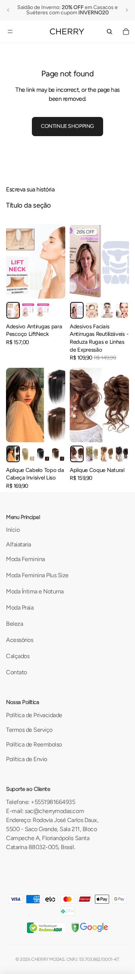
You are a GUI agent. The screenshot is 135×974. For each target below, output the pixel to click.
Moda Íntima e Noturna (35, 591)
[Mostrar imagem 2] (28, 309)
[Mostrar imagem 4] (122, 309)
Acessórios (19, 639)
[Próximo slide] (126, 10)
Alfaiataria (18, 544)
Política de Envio (26, 759)
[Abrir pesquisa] (109, 31)
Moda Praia (19, 607)
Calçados (17, 656)
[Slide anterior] (8, 10)
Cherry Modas (47, 959)
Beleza (14, 623)
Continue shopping (67, 126)
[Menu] (10, 31)
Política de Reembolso (34, 744)
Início (13, 529)
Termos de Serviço (29, 729)
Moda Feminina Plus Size (37, 575)
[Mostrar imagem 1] (13, 309)
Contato (16, 672)
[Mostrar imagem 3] (43, 309)
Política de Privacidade (34, 715)
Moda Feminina (25, 559)
